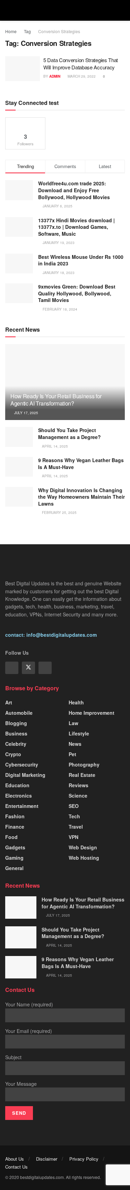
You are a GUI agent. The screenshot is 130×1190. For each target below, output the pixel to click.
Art (8, 702)
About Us (14, 1158)
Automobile (19, 712)
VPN (73, 836)
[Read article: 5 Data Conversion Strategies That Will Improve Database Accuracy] (22, 68)
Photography (84, 764)
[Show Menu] (8, 10)
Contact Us (16, 1166)
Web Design (83, 847)
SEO (74, 805)
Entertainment (21, 805)
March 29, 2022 (81, 76)
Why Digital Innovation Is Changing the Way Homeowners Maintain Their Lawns (81, 497)
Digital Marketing (25, 774)
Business (16, 733)
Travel (76, 826)
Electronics (18, 795)
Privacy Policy (83, 1158)
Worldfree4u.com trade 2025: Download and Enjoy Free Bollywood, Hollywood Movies (74, 190)
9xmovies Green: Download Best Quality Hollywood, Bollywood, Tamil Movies (76, 293)
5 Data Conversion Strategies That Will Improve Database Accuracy (80, 63)
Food (11, 836)
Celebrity (15, 743)
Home (11, 31)
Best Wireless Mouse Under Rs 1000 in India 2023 (80, 260)
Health (76, 702)
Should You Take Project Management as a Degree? (69, 433)
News (75, 743)
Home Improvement (91, 712)
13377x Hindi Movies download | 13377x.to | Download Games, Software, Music (76, 227)
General (14, 868)
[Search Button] (122, 10)
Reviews (78, 785)
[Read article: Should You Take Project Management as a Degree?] (19, 437)
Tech (74, 816)
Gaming (14, 857)
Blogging (16, 723)
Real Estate (82, 774)
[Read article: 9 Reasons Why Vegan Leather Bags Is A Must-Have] (19, 467)
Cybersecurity (21, 764)
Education (17, 785)
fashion (15, 816)
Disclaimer (46, 1158)
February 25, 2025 (59, 512)
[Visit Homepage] (65, 10)
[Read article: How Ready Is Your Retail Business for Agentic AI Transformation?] (20, 907)
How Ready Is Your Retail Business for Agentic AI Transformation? (56, 399)
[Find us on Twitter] (28, 668)
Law (73, 723)
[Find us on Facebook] (11, 668)
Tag (27, 31)
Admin (54, 76)
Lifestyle (79, 733)
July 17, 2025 (25, 412)
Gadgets (15, 847)
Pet (72, 754)
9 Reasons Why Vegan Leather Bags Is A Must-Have (81, 463)
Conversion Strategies (59, 31)
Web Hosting (84, 857)
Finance (14, 826)
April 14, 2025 (54, 446)
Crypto (13, 754)
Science (78, 795)
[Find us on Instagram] (45, 668)
